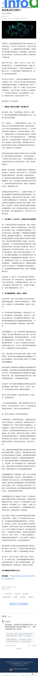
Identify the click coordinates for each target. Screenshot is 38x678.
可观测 (15, 597)
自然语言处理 (7, 597)
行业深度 (17, 594)
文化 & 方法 (8, 594)
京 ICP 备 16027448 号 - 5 (19, 665)
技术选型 (22, 597)
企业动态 (30, 597)
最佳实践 (25, 594)
